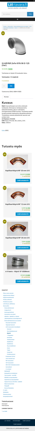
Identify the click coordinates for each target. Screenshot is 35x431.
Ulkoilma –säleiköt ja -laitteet (11, 316)
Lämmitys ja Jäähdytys (9, 304)
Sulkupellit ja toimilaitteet (10, 373)
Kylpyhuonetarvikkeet (8, 295)
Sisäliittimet (10, 342)
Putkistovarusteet (7, 302)
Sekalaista (5, 392)
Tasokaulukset (10, 339)
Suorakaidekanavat (12, 331)
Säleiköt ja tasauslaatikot (10, 377)
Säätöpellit (7, 371)
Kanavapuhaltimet (9, 312)
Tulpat (8, 350)
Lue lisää (5, 411)
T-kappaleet (10, 335)
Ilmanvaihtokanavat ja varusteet (21, 26)
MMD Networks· (24, 428)
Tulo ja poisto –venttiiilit (10, 375)
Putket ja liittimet (7, 299)
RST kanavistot (9, 360)
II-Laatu (5, 390)
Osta (11, 86)
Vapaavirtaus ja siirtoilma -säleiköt (13, 382)
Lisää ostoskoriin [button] (23, 181)
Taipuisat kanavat (10, 325)
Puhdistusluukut (11, 354)
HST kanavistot (10, 363)
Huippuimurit (7, 310)
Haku (30, 14)
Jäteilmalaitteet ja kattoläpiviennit (13, 318)
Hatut (8, 348)
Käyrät (16, 28)
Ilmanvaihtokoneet (9, 308)
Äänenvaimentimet (9, 384)
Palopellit (6, 386)
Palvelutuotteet (7, 394)
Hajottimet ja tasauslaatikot (11, 379)
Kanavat (9, 329)
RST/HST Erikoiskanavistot (13, 365)
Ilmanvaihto (10, 26)
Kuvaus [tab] (6, 97)
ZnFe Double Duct (10, 358)
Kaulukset (9, 337)
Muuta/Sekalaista (9, 388)
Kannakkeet (9, 367)
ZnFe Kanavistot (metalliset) (13, 327)
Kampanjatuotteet (8, 396)
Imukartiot (9, 352)
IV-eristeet (8, 369)
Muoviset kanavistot (11, 323)
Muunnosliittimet (11, 346)
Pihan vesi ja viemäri (8, 293)
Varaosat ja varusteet (10, 314)
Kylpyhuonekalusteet (8, 297)
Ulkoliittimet (10, 344)
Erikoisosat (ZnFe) (10, 356)
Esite (3, 130)
